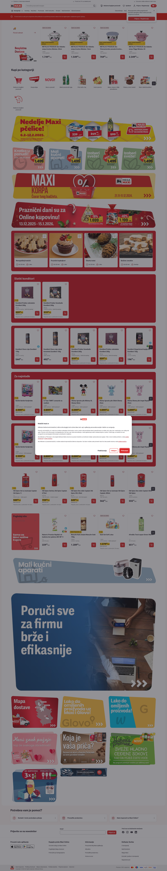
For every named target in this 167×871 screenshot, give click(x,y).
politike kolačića (122, 441)
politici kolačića (48, 438)
